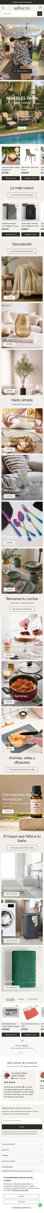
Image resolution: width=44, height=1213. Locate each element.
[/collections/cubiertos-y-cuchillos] (22, 524)
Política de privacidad (20, 1190)
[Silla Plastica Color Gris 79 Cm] (30, 156)
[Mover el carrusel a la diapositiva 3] (23, 1052)
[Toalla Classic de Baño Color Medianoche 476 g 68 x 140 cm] (30, 212)
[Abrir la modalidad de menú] (3, 8)
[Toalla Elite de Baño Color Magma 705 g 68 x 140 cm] (11, 212)
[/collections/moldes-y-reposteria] (22, 637)
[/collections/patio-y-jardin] (22, 112)
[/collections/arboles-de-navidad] (22, 48)
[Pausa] (33, 141)
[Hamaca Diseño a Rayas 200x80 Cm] (11, 156)
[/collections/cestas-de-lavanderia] (22, 922)
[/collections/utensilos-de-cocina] (22, 730)
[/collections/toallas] (22, 969)
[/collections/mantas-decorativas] (22, 279)
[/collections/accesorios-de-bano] (22, 875)
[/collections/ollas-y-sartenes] (22, 683)
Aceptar (21, 1196)
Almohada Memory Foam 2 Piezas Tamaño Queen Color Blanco (10, 1026)
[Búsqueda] (39, 13)
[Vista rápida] (17, 150)
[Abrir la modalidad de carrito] (40, 8)
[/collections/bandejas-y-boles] (22, 431)
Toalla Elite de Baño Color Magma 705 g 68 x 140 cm (10, 225)
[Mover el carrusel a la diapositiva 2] (26, 141)
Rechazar (21, 1202)
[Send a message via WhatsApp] (40, 1205)
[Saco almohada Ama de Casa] (30, 1012)
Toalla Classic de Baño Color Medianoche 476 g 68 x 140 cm (29, 225)
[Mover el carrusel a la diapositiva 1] (15, 141)
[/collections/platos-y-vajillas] (22, 571)
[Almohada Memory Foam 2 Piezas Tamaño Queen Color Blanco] (11, 1012)
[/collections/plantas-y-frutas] (22, 372)
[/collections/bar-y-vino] (22, 477)
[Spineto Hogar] (22, 8)
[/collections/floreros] (22, 325)
